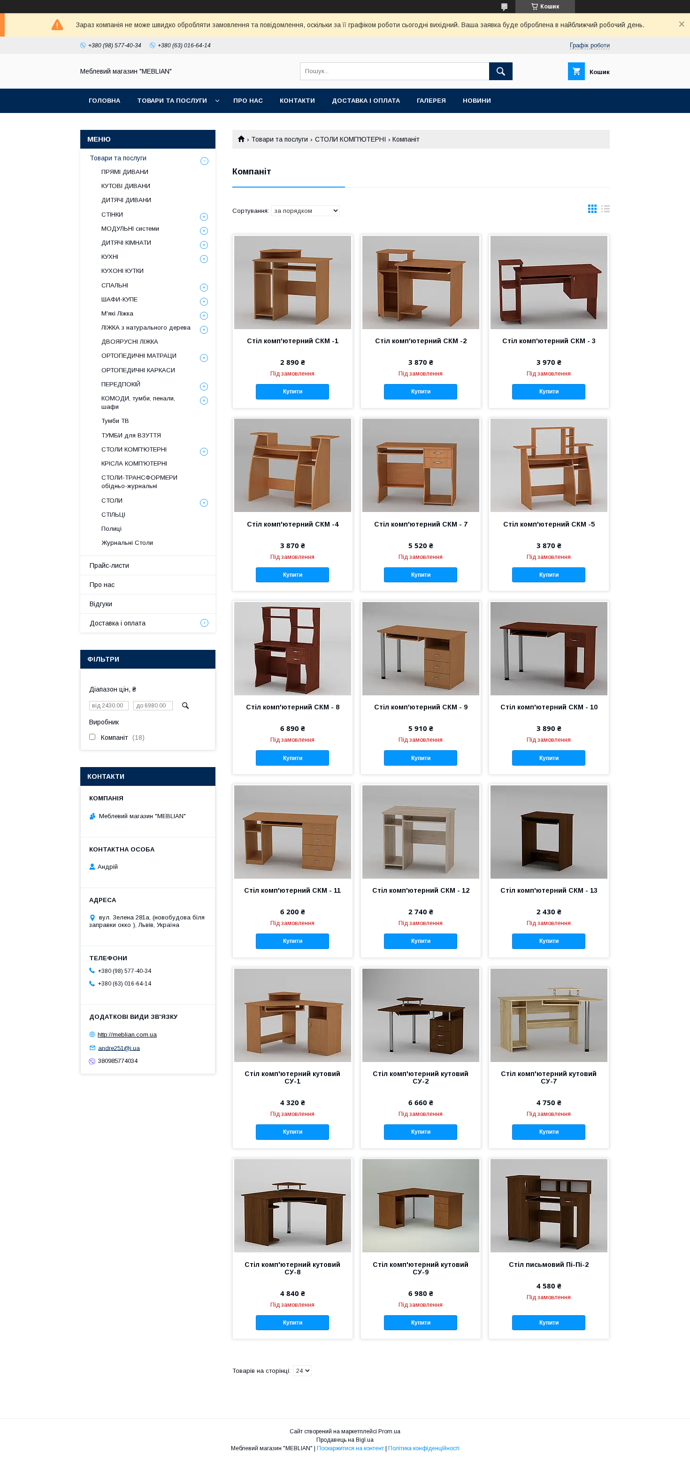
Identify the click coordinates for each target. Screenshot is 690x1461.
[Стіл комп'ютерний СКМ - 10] (549, 648)
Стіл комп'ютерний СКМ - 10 (549, 707)
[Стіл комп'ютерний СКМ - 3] (549, 282)
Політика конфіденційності (424, 1448)
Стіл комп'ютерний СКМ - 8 (292, 707)
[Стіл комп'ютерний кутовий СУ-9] (421, 1205)
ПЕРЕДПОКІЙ (120, 384)
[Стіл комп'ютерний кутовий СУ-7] (549, 1015)
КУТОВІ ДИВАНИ (125, 185)
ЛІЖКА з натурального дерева (146, 327)
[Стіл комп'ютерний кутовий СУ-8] (293, 1205)
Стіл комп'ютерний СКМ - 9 (421, 707)
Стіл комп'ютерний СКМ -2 (421, 341)
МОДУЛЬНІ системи (130, 228)
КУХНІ (109, 256)
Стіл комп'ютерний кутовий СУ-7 (549, 1077)
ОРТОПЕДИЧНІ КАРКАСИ (138, 370)
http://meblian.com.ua (127, 1034)
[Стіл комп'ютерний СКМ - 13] (549, 831)
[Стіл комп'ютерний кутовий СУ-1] (293, 1015)
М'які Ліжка (117, 313)
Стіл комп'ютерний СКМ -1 (292, 341)
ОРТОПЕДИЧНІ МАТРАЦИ (138, 355)
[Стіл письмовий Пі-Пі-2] (549, 1205)
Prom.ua (389, 1431)
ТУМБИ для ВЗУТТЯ (131, 435)
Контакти (297, 100)
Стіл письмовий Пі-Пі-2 (549, 1264)
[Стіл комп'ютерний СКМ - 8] (293, 648)
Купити (292, 391)
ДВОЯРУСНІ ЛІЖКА (129, 341)
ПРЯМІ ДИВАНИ (124, 171)
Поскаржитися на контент (350, 1448)
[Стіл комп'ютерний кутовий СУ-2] (421, 1015)
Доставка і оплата (366, 100)
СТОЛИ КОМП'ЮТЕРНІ (350, 139)
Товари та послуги (172, 100)
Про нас (248, 100)
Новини (477, 100)
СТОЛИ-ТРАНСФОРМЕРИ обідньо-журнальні (139, 482)
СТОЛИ (112, 500)
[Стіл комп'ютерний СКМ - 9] (421, 648)
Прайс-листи (109, 565)
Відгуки (101, 604)
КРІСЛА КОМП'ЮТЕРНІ (134, 463)
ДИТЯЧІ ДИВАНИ (126, 199)
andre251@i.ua (119, 1047)
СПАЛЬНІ (114, 285)
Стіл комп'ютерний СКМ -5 (549, 524)
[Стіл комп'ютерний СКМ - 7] (421, 465)
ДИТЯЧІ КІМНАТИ (126, 242)
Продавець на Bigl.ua (345, 1440)
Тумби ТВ (115, 420)
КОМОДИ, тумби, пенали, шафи (138, 402)
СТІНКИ (112, 214)
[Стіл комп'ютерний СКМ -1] (293, 282)
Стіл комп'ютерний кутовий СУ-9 (420, 1268)
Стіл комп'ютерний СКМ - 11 (292, 890)
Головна (104, 100)
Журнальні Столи (127, 542)
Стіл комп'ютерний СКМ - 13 (549, 890)
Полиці (111, 528)
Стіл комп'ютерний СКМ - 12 (420, 890)
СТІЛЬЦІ (113, 514)
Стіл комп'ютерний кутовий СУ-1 (292, 1077)
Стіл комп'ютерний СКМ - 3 (549, 341)
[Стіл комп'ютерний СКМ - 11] (293, 831)
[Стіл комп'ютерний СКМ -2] (421, 282)
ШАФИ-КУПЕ (119, 299)
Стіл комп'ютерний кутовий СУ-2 (420, 1077)
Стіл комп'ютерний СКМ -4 (292, 524)
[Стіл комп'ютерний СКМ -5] (549, 465)
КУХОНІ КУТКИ (122, 270)
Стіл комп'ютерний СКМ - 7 (421, 524)
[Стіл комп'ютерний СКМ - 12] (421, 831)
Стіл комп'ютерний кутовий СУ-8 (292, 1268)
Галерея (431, 100)
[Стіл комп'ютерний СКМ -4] (293, 465)
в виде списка (605, 211)
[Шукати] (501, 71)
